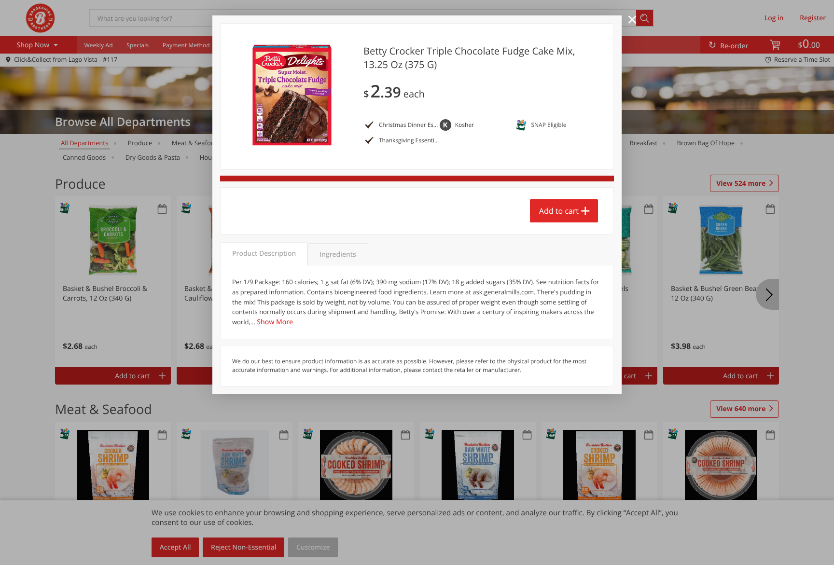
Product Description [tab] (264, 253)
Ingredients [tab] (338, 254)
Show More (275, 322)
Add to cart (559, 211)
